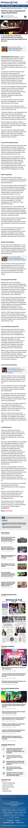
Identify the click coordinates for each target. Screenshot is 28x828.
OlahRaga (21, 814)
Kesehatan (10, 812)
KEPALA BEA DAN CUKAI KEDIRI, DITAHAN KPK (15, 49)
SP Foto (23, 815)
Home (2, 5)
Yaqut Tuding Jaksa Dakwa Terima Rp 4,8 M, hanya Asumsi (16, 371)
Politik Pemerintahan (21, 809)
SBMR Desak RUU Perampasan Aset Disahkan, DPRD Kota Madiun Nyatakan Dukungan (12, 737)
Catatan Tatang (21, 810)
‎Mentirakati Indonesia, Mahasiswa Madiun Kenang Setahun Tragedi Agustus (8, 548)
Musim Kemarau (8, 787)
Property (17, 5)
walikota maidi (8, 785)
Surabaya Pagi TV (9, 814)
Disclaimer (10, 820)
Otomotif (23, 5)
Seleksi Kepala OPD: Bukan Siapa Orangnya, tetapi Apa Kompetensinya (13, 712)
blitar (5, 789)
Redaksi (17, 820)
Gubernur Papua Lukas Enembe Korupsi (11, 527)
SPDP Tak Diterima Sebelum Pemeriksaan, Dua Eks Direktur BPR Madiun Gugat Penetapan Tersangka (8, 539)
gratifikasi (4, 520)
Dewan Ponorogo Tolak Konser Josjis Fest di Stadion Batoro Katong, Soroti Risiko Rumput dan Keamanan (15, 751)
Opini (19, 815)
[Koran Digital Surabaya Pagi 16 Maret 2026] (14, 620)
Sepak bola (7, 791)
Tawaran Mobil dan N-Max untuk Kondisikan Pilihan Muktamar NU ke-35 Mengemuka (13, 718)
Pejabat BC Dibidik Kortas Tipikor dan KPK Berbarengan (17, 259)
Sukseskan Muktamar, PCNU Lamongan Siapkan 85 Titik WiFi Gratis (14, 757)
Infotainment (6, 815)
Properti (14, 809)
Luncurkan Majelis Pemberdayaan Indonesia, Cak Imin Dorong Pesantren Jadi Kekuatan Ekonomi (8, 574)
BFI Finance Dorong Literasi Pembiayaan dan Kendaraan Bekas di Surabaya (14, 682)
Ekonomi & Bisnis (9, 5)
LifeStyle (16, 814)
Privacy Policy (20, 822)
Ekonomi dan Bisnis (6, 809)
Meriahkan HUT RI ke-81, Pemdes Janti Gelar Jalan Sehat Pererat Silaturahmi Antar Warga (14, 774)
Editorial (17, 817)
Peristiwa (5, 810)
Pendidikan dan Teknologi (20, 812)
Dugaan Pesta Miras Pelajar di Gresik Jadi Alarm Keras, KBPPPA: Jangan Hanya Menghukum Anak (8, 584)
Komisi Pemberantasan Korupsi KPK (14, 517)
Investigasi (4, 812)
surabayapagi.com (8, 15)
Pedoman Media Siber (8, 822)
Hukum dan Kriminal (12, 810)
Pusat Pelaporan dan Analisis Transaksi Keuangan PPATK (14, 524)
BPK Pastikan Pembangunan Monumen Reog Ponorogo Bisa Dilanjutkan (14, 769)
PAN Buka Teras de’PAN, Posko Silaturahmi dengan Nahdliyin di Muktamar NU (13, 724)
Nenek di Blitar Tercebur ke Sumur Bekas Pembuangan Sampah (8, 565)
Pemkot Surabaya (9, 783)
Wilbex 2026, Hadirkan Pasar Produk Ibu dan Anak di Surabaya (8, 557)
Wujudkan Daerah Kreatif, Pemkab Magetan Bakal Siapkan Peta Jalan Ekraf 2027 (15, 763)
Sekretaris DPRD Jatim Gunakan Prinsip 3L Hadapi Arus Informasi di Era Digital (13, 730)
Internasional (13, 815)
